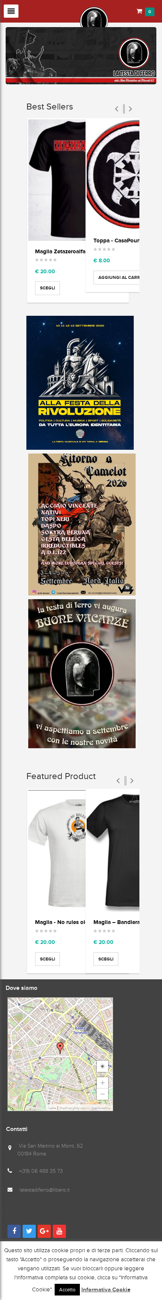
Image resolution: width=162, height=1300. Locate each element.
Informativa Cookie (105, 1289)
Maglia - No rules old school (71, 922)
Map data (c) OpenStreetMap (92, 1108)
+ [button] (102, 1082)
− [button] (102, 1094)
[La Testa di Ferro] (57, 20)
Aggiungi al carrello (124, 277)
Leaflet (52, 1108)
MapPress (66, 1108)
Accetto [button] (67, 1289)
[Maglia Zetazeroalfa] (78, 180)
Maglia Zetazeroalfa (60, 251)
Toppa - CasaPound (118, 240)
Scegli (47, 288)
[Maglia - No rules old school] (78, 851)
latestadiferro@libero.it (45, 1190)
